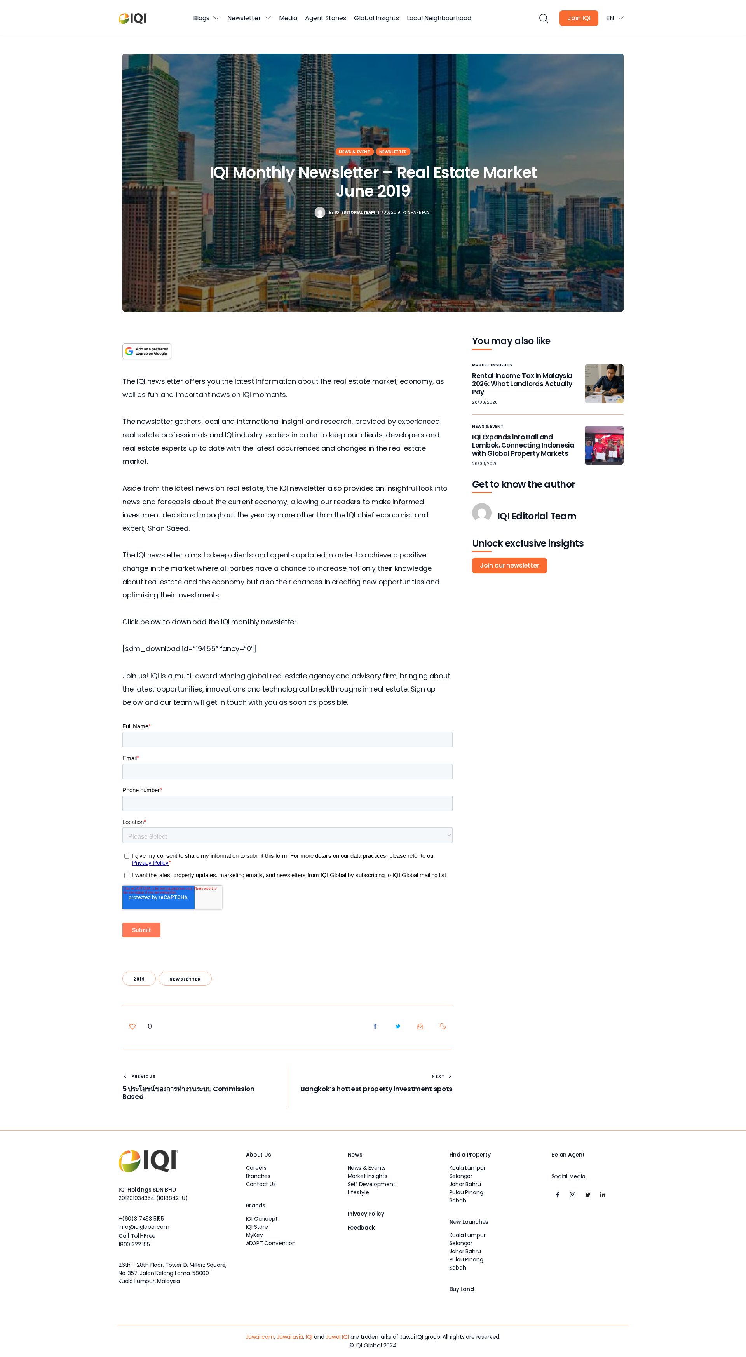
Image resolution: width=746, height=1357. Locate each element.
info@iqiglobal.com (144, 1227)
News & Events (367, 1168)
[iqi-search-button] (543, 18)
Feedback (361, 1228)
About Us (258, 1154)
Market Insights (492, 365)
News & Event (354, 152)
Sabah (458, 1200)
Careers (256, 1168)
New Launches (469, 1222)
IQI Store (257, 1227)
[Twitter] (587, 1195)
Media (288, 18)
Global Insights (376, 18)
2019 (139, 979)
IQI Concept (262, 1219)
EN (610, 18)
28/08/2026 (485, 402)
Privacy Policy (366, 1214)
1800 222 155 (134, 1244)
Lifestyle (358, 1192)
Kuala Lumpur (468, 1168)
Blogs (201, 18)
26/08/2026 (485, 464)
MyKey (254, 1235)
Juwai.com (260, 1337)
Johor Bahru (465, 1184)
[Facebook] (558, 1195)
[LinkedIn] (602, 1195)
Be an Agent (568, 1154)
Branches (258, 1176)
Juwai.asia (290, 1337)
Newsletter (244, 18)
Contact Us (261, 1184)
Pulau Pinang (466, 1192)
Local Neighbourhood (439, 18)
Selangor (461, 1176)
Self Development (372, 1184)
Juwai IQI (337, 1337)
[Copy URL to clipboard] (443, 1026)
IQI (309, 1337)
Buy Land (462, 1289)
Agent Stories (325, 18)
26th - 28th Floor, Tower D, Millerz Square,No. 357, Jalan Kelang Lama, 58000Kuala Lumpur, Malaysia (173, 1273)
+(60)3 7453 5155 (141, 1219)
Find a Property (470, 1154)
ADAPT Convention (271, 1243)
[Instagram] (572, 1195)
